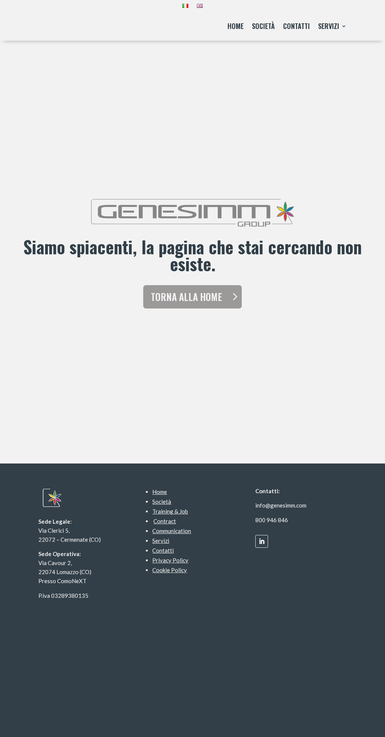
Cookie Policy (169, 570)
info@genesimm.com (280, 505)
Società (263, 26)
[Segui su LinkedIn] (261, 541)
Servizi (328, 26)
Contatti (296, 26)
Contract (164, 521)
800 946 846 (271, 520)
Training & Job (170, 511)
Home (235, 26)
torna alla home (186, 297)
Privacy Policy (170, 560)
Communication (171, 530)
